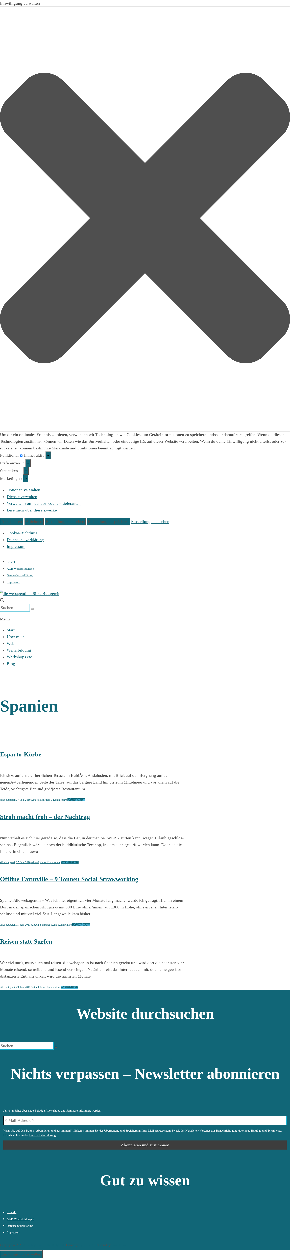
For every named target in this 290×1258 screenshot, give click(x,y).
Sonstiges (45, 799)
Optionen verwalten (23, 490)
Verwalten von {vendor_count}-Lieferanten (44, 503)
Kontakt (11, 562)
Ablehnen (34, 521)
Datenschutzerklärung (25, 539)
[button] (145, 219)
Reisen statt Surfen (26, 941)
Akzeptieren (11, 521)
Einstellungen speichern (108, 521)
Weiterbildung (19, 650)
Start (11, 630)
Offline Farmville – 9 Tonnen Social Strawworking (69, 879)
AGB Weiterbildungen (20, 568)
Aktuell (35, 799)
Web (10, 643)
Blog (11, 663)
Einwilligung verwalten (21, 1254)
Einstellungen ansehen (65, 521)
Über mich (16, 636)
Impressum (16, 546)
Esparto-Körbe (20, 754)
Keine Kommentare (50, 862)
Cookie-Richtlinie (22, 533)
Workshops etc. (20, 657)
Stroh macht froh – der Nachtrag (45, 816)
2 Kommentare (59, 799)
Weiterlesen (76, 799)
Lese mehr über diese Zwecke (32, 510)
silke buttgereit (7, 799)
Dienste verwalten (22, 496)
